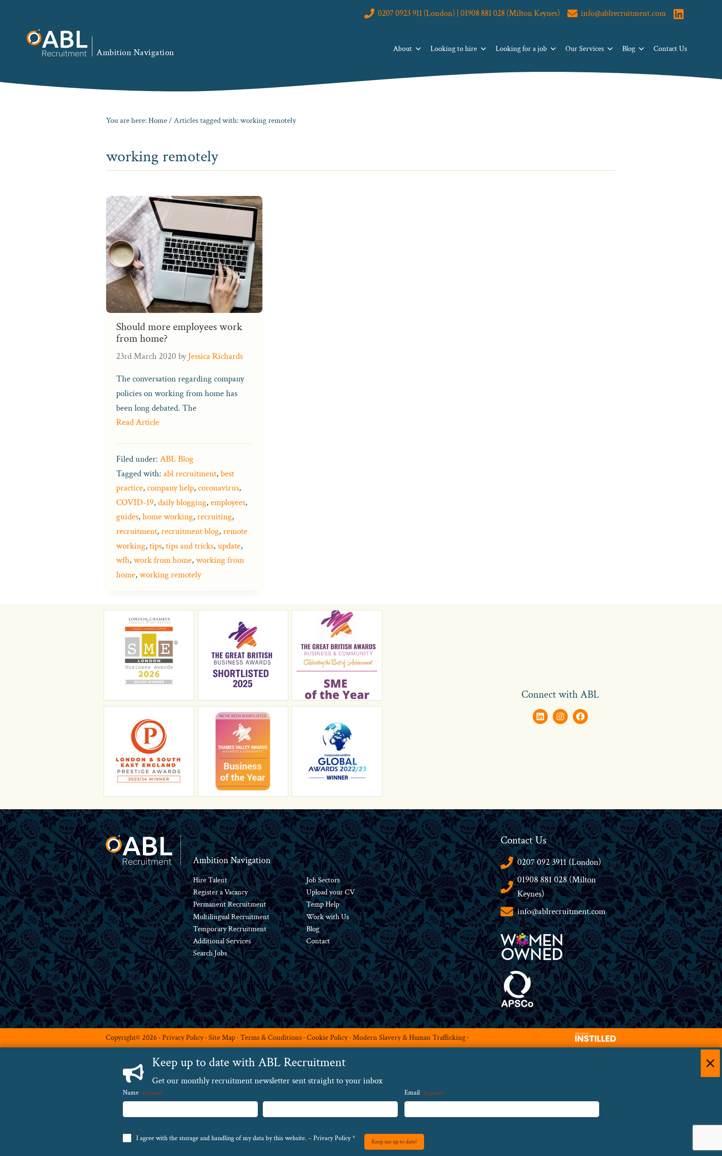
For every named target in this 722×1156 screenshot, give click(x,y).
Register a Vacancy (220, 892)
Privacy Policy (182, 1037)
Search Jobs (210, 953)
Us (344, 917)
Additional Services (222, 941)
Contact (318, 941)
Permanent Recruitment (229, 904)
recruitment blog (190, 531)
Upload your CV (330, 892)
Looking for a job (521, 48)
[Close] (710, 1063)
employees (228, 502)
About (402, 48)
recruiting (214, 516)
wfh (123, 560)
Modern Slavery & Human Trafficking (409, 1037)
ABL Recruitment (57, 42)
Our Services (584, 48)
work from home (163, 560)
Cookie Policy (327, 1037)
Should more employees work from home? (179, 333)
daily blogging (182, 502)
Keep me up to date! (394, 1142)
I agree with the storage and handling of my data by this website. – (245, 1138)
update (229, 545)
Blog (628, 48)
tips (156, 545)
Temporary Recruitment (230, 929)
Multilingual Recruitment (231, 917)
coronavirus (218, 487)
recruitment (136, 531)
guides (127, 516)
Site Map (221, 1037)
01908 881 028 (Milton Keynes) (556, 887)
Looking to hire (453, 48)
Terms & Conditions (271, 1037)
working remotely (170, 574)
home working (167, 516)
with (332, 917)
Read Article (137, 422)
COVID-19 (135, 502)
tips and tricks (190, 545)
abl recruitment (189, 473)
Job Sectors (323, 880)
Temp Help (322, 904)
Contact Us (670, 48)
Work (315, 917)
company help (170, 487)
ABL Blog (176, 459)
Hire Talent (210, 880)
